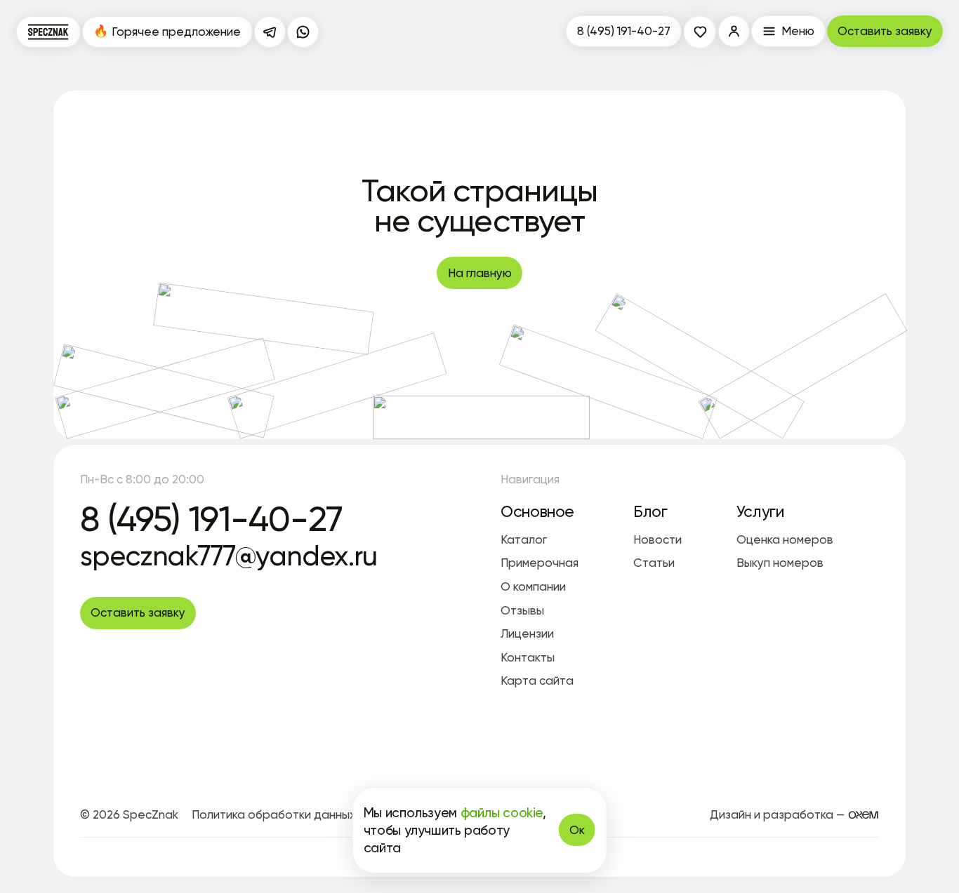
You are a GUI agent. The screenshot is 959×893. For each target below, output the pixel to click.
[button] (734, 31)
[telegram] (270, 32)
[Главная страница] (48, 32)
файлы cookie (502, 813)
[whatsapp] (303, 32)
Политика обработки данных (274, 814)
